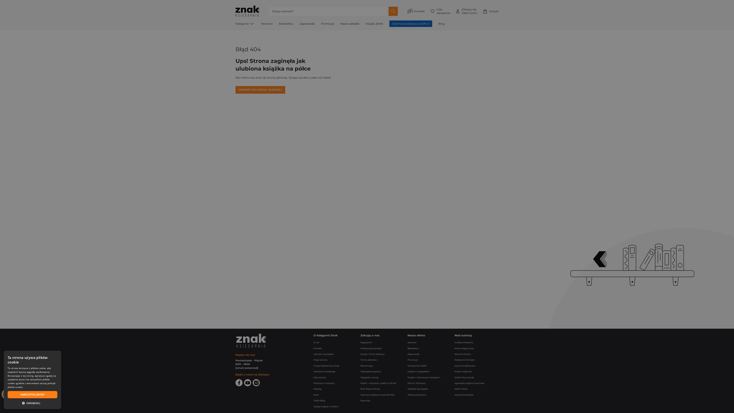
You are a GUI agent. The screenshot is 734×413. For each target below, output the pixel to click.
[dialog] (32, 380)
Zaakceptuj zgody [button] (32, 394)
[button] (32, 403)
